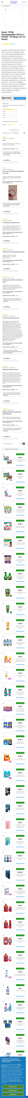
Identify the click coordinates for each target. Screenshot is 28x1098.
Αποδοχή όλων (13, 1086)
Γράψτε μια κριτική (20, 98)
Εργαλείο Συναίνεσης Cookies (14, 1080)
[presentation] (13, 192)
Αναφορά (15, 162)
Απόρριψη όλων (13, 1090)
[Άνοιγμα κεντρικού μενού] (2, 2)
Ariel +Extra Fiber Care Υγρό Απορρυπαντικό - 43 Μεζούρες (12, 394)
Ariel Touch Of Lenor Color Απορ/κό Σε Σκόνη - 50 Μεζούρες (12, 429)
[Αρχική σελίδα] (14, 2)
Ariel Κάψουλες (6, 6)
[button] (23, 2)
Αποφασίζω (13, 1094)
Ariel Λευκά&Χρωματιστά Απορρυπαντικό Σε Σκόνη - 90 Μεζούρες (12, 351)
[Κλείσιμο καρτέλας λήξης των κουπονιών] (3, 454)
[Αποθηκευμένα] (25, 2)
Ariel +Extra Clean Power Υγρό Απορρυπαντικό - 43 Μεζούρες (12, 300)
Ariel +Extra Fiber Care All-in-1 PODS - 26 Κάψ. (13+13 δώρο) (11, 205)
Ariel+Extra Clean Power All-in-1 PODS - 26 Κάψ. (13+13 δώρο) (12, 153)
